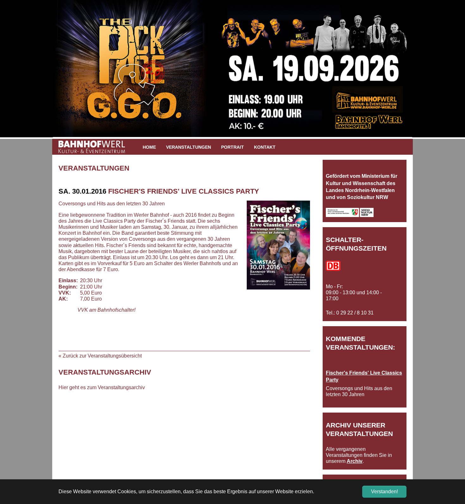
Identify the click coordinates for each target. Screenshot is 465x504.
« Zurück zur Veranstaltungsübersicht (100, 355)
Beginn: (68, 286)
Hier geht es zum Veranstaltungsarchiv (102, 387)
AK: (63, 299)
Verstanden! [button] (384, 491)
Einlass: (68, 280)
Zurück (42, 71)
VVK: (65, 293)
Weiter (422, 71)
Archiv (355, 461)
